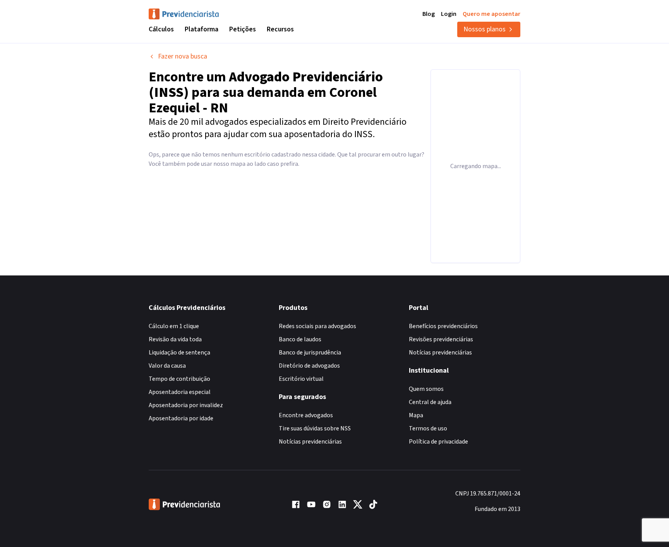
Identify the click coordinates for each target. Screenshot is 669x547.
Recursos (280, 29)
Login (448, 14)
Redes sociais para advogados (317, 326)
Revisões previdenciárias (441, 339)
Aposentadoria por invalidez (186, 405)
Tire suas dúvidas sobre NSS (315, 428)
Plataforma (201, 29)
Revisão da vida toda (175, 339)
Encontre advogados (306, 415)
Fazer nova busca (182, 56)
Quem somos (426, 388)
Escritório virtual (301, 378)
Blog (428, 14)
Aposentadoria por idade (181, 418)
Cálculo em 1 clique (174, 326)
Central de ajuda (430, 402)
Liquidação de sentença (179, 352)
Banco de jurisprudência (310, 352)
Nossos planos (484, 29)
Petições (242, 29)
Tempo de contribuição (179, 378)
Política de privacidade (438, 441)
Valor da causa (167, 365)
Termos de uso (428, 428)
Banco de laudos (300, 339)
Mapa (416, 415)
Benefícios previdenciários (443, 326)
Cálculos (161, 29)
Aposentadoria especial (180, 392)
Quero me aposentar (491, 14)
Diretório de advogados (309, 365)
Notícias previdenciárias (310, 441)
